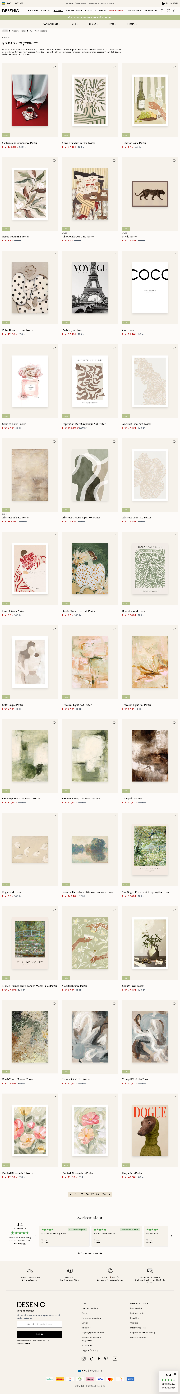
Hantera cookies (138, 1337)
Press (84, 1313)
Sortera (131, 24)
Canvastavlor (74, 10)
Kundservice (136, 1308)
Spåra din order (137, 1313)
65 (82, 1194)
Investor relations (90, 1308)
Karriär (85, 1323)
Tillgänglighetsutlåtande (93, 1332)
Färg (74, 24)
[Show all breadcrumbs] (5, 31)
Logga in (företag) (90, 1350)
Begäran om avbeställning (142, 1332)
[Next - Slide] (171, 1236)
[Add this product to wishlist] (54, 66)
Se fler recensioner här (90, 1253)
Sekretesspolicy (23, 1343)
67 (92, 1194)
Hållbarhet (86, 1328)
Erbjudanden (116, 10)
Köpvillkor (135, 1318)
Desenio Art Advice (139, 1303)
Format (92, 24)
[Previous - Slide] (36, 1236)
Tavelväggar (134, 10)
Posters (58, 10)
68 (97, 1194)
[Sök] (162, 11)
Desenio (98, 1386)
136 (104, 1194)
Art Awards (87, 1345)
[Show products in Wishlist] (168, 10)
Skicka (39, 1334)
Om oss (85, 1303)
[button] (168, 1381)
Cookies (134, 1323)
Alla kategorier (50, 24)
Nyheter (45, 10)
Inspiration (150, 10)
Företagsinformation (91, 1318)
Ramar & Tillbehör (95, 10)
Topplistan (31, 10)
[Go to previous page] (70, 1194)
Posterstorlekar (19, 31)
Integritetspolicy (138, 1328)
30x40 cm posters (38, 31)
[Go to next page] (109, 1194)
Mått (112, 24)
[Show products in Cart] (175, 10)
